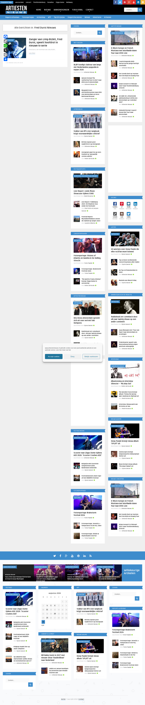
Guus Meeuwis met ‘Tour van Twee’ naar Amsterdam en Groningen (129, 332)
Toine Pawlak (88, 263)
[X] (5, 50)
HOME (38, 10)
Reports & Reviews (12, 17)
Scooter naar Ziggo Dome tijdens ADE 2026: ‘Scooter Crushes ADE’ (17, 611)
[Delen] (5, 59)
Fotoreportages (28, 17)
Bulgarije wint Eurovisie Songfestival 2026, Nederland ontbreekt (90, 466)
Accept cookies (53, 356)
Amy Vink (101, 574)
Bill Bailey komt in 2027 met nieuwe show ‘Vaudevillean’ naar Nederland (53, 657)
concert (28, 2)
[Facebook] (5, 36)
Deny (73, 356)
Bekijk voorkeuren (91, 356)
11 (47, 610)
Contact (81, 699)
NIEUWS (47, 10)
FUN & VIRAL (77, 10)
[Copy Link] (5, 41)
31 (43, 622)
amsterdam (19, 2)
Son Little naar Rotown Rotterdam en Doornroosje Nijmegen (18, 578)
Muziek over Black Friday (128, 280)
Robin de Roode (89, 158)
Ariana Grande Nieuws (105, 567)
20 (55, 614)
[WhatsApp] (5, 45)
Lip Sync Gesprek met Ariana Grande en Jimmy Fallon (109, 578)
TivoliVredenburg (39, 2)
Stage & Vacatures (75, 17)
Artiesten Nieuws (89, 72)
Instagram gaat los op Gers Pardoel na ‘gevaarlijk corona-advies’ (91, 154)
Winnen (87, 17)
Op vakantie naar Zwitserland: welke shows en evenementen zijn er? (23, 659)
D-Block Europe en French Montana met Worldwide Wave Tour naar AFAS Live (124, 50)
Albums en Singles (118, 366)
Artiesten (107, 17)
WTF (49, 17)
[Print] (5, 54)
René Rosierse (88, 196)
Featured (77, 498)
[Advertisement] (88, 393)
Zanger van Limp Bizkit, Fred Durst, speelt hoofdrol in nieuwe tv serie (45, 42)
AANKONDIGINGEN (61, 10)
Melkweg (69, 2)
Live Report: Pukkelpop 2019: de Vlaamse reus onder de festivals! (90, 204)
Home (63, 699)
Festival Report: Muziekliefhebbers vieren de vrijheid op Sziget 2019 (91, 219)
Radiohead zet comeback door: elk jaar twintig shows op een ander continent (91, 333)
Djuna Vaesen (88, 136)
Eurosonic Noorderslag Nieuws (85, 176)
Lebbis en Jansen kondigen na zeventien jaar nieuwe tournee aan (58, 671)
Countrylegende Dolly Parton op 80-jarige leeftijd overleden (129, 63)
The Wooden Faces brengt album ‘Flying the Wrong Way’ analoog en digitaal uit (129, 394)
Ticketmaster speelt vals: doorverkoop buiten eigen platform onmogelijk (128, 344)
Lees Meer (32, 53)
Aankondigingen (80, 50)
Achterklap (41, 17)
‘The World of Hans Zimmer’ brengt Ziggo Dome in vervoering (91, 281)
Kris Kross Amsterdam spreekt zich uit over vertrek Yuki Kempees (87, 320)
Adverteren (97, 17)
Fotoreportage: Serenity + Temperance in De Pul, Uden (129, 643)
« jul (42, 625)
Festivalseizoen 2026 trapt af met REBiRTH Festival (21, 636)
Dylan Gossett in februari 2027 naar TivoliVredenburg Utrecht (129, 86)
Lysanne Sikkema (90, 223)
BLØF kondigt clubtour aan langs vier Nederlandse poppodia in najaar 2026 (87, 67)
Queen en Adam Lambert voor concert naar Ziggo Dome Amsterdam (47, 579)
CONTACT (89, 10)
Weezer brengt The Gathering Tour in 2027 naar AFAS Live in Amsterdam (92, 80)
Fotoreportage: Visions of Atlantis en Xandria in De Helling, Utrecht (87, 258)
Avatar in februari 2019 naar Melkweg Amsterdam (78, 578)
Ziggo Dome (60, 2)
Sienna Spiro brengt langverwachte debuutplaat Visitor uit (129, 454)
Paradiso (50, 2)
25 (47, 618)
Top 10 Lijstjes (59, 17)
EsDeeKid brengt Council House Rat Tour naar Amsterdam (127, 112)
